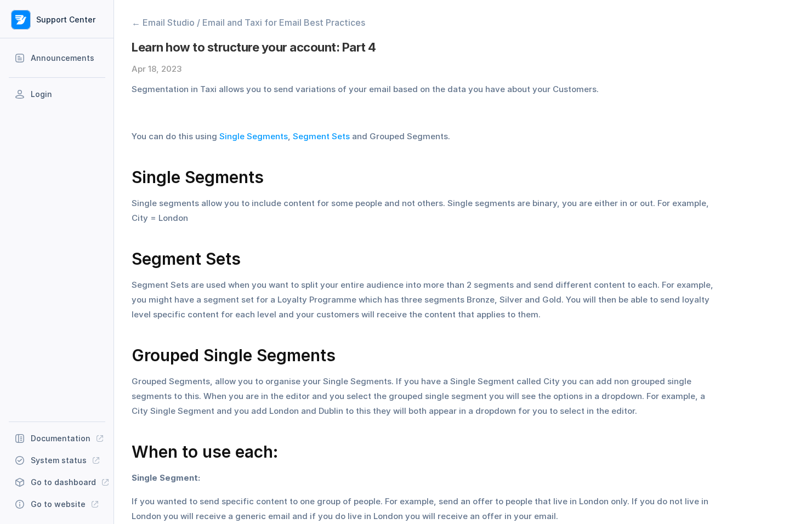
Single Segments (253, 136)
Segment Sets (321, 136)
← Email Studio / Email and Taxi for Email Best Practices (248, 22)
